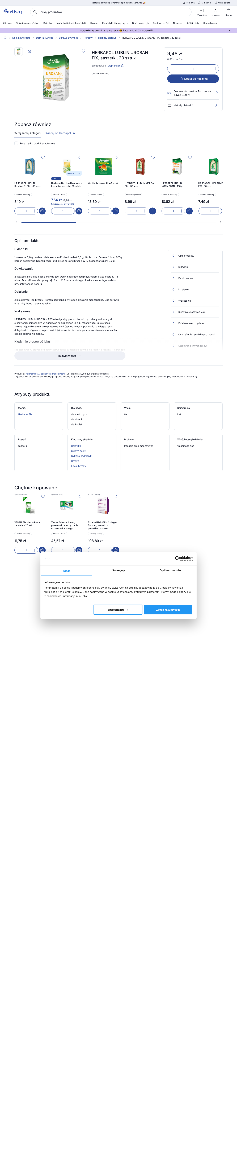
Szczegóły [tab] (118, 570)
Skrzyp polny (78, 450)
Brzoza (75, 460)
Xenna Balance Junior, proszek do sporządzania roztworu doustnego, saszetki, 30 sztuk (64, 525)
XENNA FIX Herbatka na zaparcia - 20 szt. (27, 524)
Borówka (76, 445)
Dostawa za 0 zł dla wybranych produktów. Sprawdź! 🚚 (118, 3)
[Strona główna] (5, 37)
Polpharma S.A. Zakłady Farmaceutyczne (46, 373)
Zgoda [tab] (66, 570)
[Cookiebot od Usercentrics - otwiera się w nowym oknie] (177, 558)
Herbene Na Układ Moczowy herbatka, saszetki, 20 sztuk (66, 185)
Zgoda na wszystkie (168, 609)
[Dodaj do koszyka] (42, 211)
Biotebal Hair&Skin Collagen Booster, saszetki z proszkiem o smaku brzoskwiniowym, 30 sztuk (102, 525)
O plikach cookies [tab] (170, 570)
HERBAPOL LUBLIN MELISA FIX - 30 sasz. (139, 185)
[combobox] (111, 12)
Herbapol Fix (25, 414)
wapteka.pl (114, 65)
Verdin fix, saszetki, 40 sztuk (103, 183)
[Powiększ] (29, 51)
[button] (122, 65)
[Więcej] (216, 105)
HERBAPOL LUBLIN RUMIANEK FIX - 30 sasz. (27, 185)
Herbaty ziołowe (107, 38)
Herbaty (88, 38)
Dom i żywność (44, 38)
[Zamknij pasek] (229, 30)
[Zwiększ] (215, 68)
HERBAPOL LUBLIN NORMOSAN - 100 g (172, 185)
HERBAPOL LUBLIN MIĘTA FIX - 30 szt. (212, 185)
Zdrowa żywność (68, 38)
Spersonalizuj (116, 609)
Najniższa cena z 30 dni (60, 204)
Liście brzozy (78, 465)
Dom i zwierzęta (21, 38)
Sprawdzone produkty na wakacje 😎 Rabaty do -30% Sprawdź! (116, 30)
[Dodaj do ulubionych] (83, 51)
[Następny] (220, 222)
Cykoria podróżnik (81, 455)
